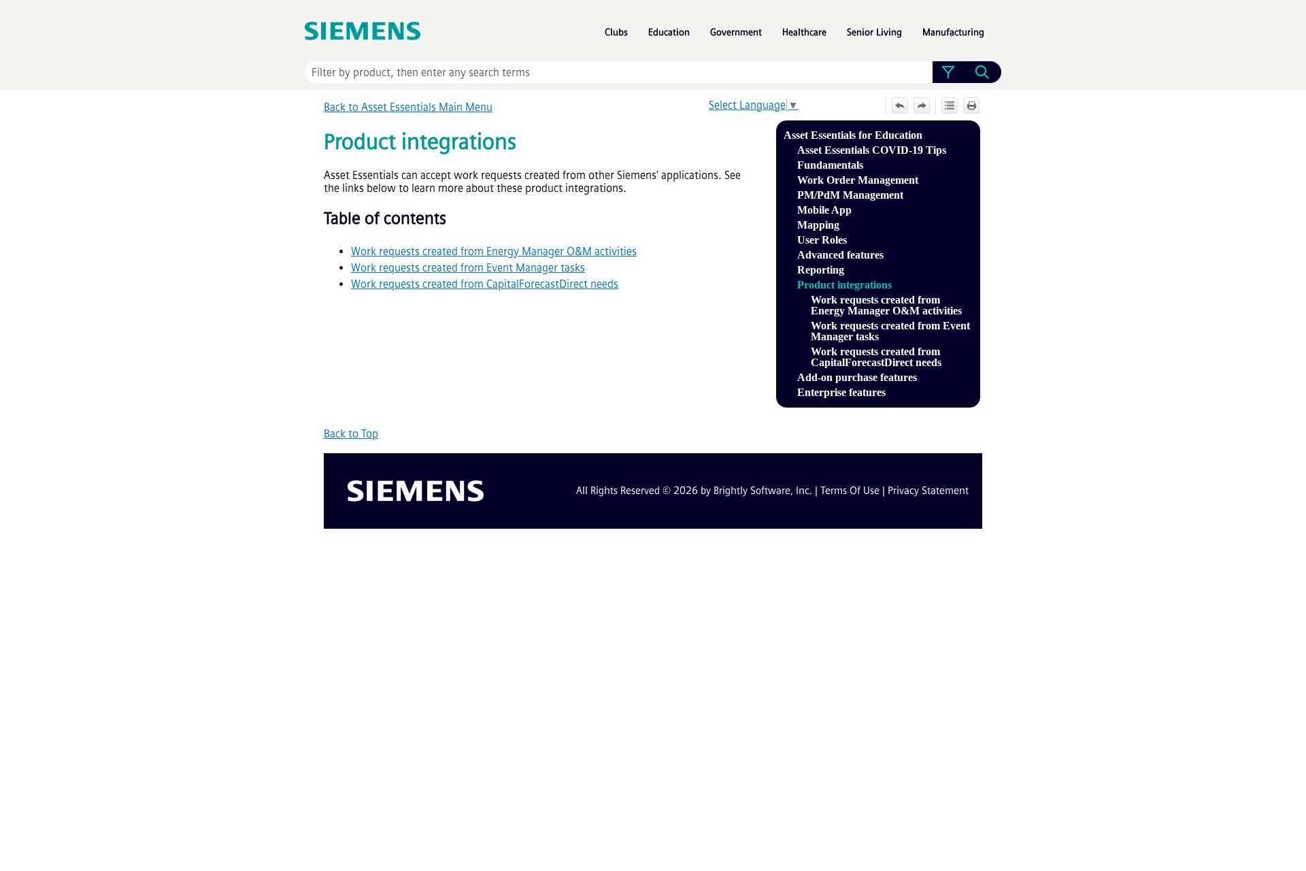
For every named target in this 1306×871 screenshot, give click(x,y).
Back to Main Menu (408, 107)
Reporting (820, 270)
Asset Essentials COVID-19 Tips (871, 150)
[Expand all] (949, 105)
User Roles (822, 240)
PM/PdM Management (850, 195)
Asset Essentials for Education (853, 135)
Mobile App (824, 210)
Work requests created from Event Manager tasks (890, 331)
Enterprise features (841, 392)
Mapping (818, 225)
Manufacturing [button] (953, 32)
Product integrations (844, 285)
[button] (948, 72)
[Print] (971, 105)
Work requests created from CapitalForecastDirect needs (876, 357)
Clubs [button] (616, 32)
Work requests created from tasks (468, 267)
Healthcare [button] (804, 32)
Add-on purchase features (857, 377)
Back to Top (351, 433)
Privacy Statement (928, 490)
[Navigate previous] (900, 105)
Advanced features (840, 255)
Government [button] (736, 32)
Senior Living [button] (874, 32)
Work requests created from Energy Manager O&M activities (886, 305)
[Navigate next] (922, 105)
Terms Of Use (850, 490)
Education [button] (669, 32)
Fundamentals (830, 165)
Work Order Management (857, 180)
